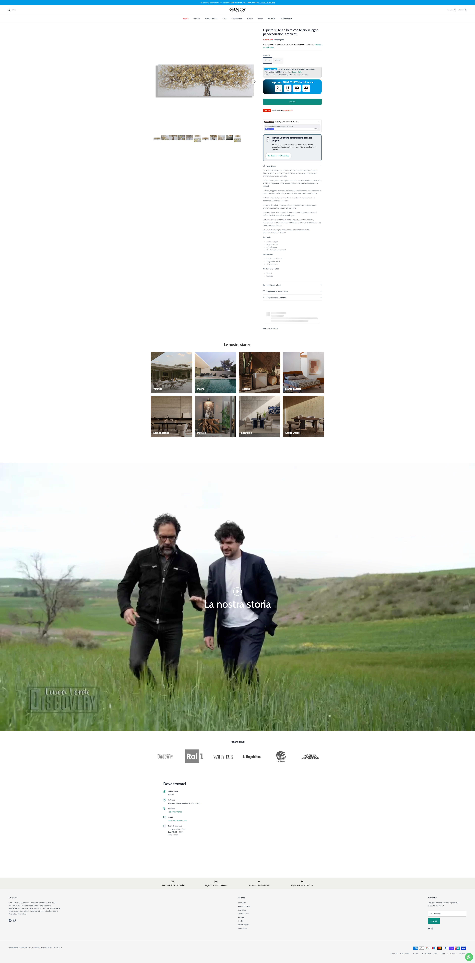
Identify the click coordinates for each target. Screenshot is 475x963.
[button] (237, 591)
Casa (224, 18)
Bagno (260, 18)
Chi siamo (242, 903)
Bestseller (272, 18)
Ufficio (250, 18)
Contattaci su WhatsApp (278, 156)
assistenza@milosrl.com (177, 820)
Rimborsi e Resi (244, 906)
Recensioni (242, 928)
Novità (186, 18)
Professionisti (286, 18)
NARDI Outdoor (211, 18)
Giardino (196, 18)
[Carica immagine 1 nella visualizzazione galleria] (205, 80)
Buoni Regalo (243, 925)
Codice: (267, 2)
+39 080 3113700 (175, 812)
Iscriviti (434, 921)
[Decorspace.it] (237, 10)
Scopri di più (296, 72)
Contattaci (242, 910)
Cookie (241, 921)
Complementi (236, 18)
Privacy (241, 917)
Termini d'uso (243, 913)
